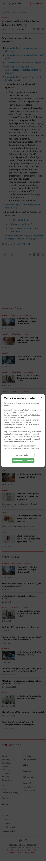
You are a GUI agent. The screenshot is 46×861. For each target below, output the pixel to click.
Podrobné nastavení (23, 455)
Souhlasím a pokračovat (23, 461)
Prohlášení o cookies (30, 448)
